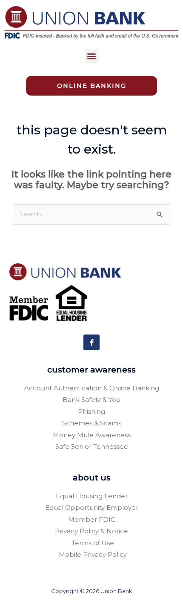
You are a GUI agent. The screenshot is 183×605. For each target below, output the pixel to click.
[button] (92, 56)
